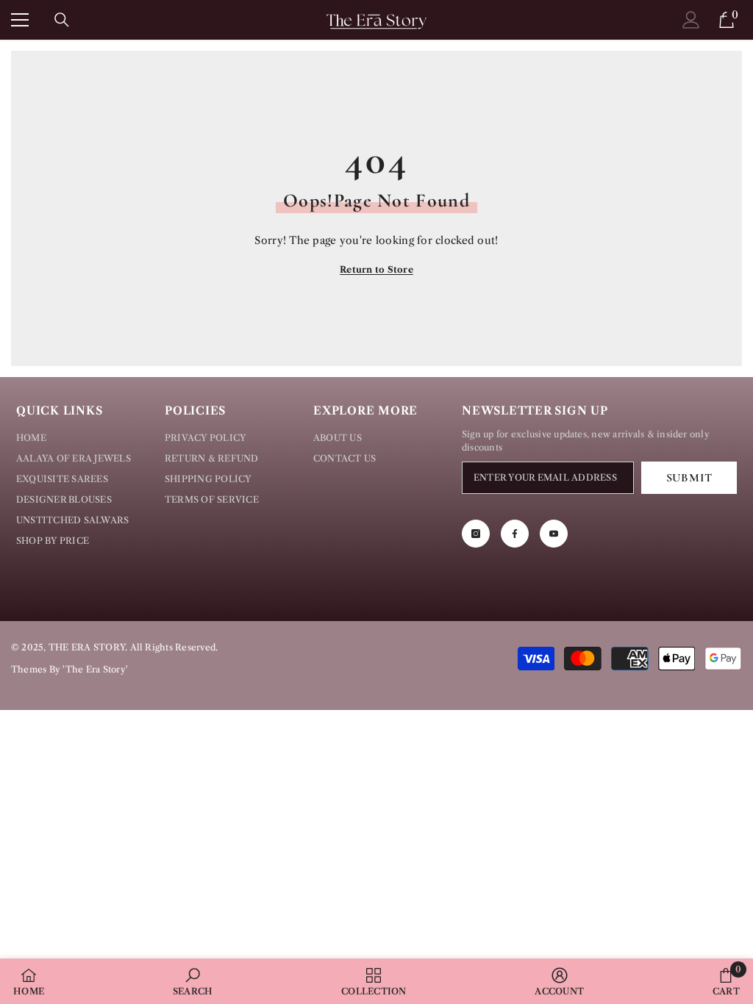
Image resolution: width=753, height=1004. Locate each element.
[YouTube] (554, 534)
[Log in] (691, 20)
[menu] (20, 20)
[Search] (62, 20)
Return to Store (376, 269)
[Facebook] (515, 534)
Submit (689, 477)
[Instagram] (476, 534)
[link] (193, 981)
